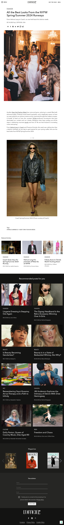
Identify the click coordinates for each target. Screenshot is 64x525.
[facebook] (10, 26)
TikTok (34, 118)
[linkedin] (15, 26)
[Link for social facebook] (28, 518)
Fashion (10, 9)
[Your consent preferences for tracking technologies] (61, 522)
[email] (8, 26)
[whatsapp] (20, 26)
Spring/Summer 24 (13, 229)
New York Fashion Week (19, 112)
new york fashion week (27, 229)
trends (26, 122)
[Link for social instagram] (32, 518)
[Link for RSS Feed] (35, 518)
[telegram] (23, 26)
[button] (55, 180)
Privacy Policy (40, 499)
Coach (22, 127)
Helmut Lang (14, 127)
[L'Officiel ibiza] (32, 2)
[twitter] (18, 26)
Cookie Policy (40, 522)
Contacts (22, 522)
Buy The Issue (53, 2)
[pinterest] (13, 26)
